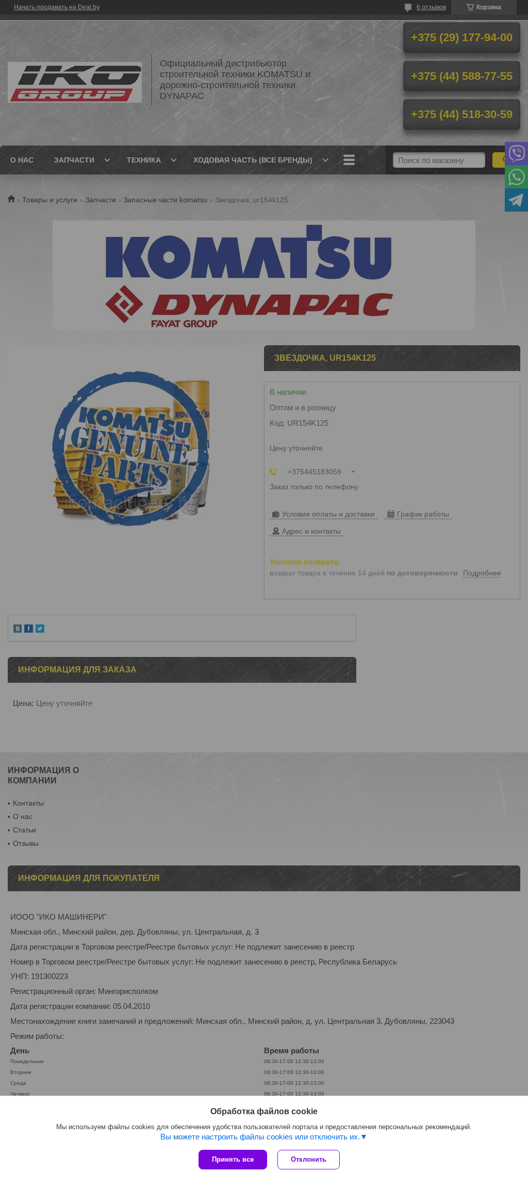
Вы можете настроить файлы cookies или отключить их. (260, 1136)
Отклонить (308, 1159)
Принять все (233, 1159)
